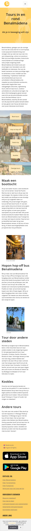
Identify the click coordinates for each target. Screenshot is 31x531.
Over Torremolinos (9, 483)
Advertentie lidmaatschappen (13, 507)
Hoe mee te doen (8, 501)
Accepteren (13, 527)
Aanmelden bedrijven (10, 510)
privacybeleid (12, 523)
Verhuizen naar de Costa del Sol (13, 489)
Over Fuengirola (8, 486)
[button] (15, 116)
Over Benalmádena (9, 480)
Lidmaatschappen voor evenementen (15, 504)
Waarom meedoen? (9, 498)
